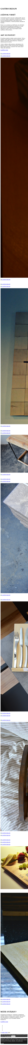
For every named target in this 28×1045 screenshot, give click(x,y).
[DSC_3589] (5, 595)
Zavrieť (2, 1043)
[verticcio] (5, 844)
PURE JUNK (5, 1032)
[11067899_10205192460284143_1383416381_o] (5, 53)
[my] (5, 481)
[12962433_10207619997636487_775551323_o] (5, 479)
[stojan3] (5, 720)
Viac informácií (7, 1036)
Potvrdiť (13, 1036)
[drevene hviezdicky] (5, 999)
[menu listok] (5, 430)
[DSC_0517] (5, 1004)
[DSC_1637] (5, 286)
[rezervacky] (5, 840)
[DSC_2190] (5, 433)
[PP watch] (5, 56)
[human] (5, 833)
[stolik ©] (5, 474)
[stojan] (5, 713)
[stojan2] (5, 715)
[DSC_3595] (5, 599)
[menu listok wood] (5, 426)
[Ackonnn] (5, 279)
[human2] (5, 835)
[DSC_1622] (5, 284)
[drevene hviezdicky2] (5, 1001)
